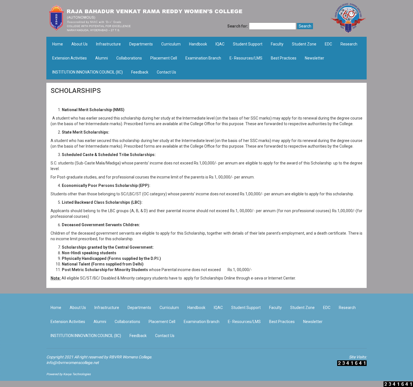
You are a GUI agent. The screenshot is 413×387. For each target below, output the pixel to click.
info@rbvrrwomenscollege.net (72, 362)
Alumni (101, 58)
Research (349, 44)
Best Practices (283, 58)
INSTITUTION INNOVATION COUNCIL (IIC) (87, 72)
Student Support (247, 44)
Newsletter (314, 58)
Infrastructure (108, 44)
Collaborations (129, 58)
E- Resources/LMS (246, 58)
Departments (141, 44)
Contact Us (166, 72)
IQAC (219, 44)
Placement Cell (163, 58)
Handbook (198, 44)
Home (57, 44)
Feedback (139, 72)
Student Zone (304, 44)
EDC (328, 44)
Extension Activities (69, 58)
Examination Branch (203, 58)
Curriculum (171, 44)
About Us (79, 44)
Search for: (237, 26)
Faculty (277, 44)
